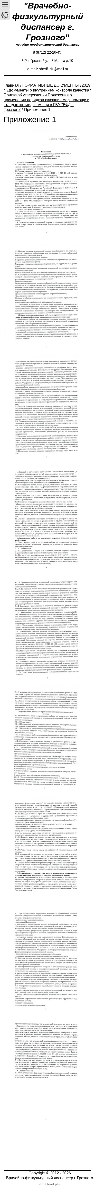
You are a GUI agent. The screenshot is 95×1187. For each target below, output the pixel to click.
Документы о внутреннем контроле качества (49, 90)
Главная (11, 85)
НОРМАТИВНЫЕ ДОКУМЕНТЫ (50, 85)
